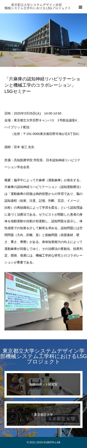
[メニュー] (80, 6)
